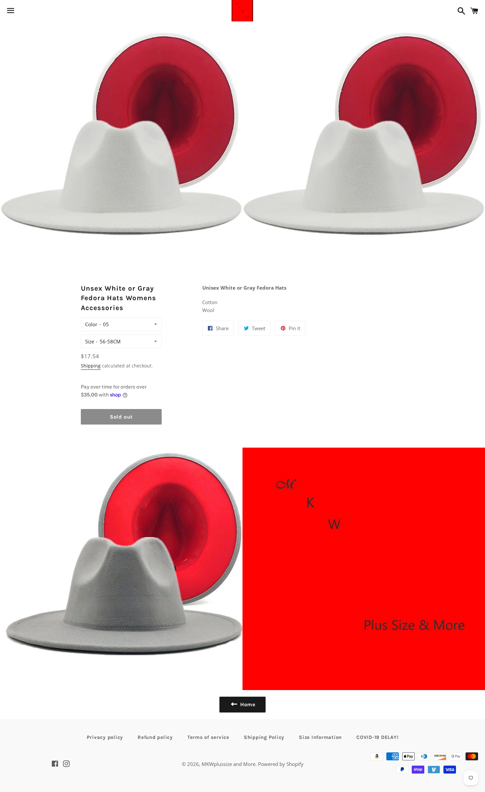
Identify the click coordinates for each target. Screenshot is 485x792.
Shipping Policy (264, 737)
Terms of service (208, 737)
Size (89, 341)
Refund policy (155, 737)
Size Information (320, 737)
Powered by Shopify (281, 764)
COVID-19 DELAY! (377, 737)
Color (91, 324)
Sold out (121, 417)
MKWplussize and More (228, 764)
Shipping (91, 366)
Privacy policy (105, 737)
